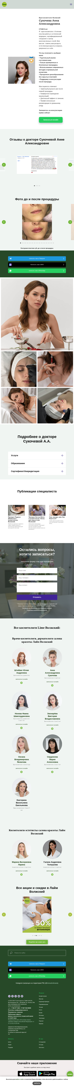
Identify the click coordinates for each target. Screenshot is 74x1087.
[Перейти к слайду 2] (36, 185)
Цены (9, 1042)
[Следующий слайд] (70, 165)
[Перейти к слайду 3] (37, 185)
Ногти (40, 1010)
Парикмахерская (43, 1004)
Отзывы (41, 1044)
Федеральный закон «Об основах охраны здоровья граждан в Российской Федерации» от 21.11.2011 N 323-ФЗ (21, 1021)
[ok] (12, 996)
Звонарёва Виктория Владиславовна (52, 716)
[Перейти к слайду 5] (39, 935)
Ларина (21, 865)
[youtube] (19, 996)
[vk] (9, 996)
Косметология (43, 996)
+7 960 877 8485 (15, 1008)
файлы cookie (20, 1079)
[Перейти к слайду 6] (41, 935)
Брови (40, 1012)
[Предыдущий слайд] (4, 165)
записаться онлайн (22, 679)
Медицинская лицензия (15, 1012)
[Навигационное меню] (71, 4)
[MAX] (22, 996)
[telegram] (15, 996)
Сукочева (52, 675)
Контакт (41, 1047)
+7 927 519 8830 (25, 1008)
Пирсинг (41, 1021)
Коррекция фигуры (44, 1001)
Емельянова (22, 805)
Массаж (41, 999)
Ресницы (41, 1015)
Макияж (41, 1023)
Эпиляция (42, 1018)
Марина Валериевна (21, 862)
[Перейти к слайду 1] (34, 185)
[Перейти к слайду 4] (39, 185)
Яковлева (21, 762)
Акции (9, 1044)
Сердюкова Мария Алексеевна (52, 759)
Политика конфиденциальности (18, 1010)
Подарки (10, 1047)
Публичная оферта (14, 1014)
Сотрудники (42, 1042)
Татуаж (41, 1007)
